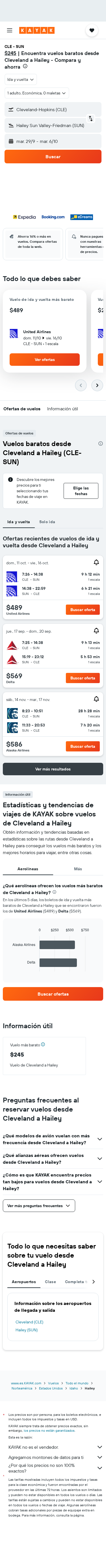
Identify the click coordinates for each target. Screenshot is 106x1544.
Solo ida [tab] (47, 521)
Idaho (74, 1388)
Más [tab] (78, 868)
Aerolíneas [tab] (28, 868)
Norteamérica (22, 1388)
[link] (53, 994)
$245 (10, 53)
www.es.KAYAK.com (26, 1383)
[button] (9, 30)
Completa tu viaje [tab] (82, 1281)
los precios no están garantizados (49, 1430)
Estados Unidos (51, 1388)
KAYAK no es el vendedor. (33, 1447)
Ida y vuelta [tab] (18, 521)
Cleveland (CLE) (29, 1322)
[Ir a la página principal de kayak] (37, 30)
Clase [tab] (50, 1281)
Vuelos (53, 1383)
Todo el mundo (77, 1383)
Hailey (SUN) (27, 1329)
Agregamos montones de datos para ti (45, 1457)
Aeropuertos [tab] (24, 1281)
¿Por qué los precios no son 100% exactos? (41, 1468)
